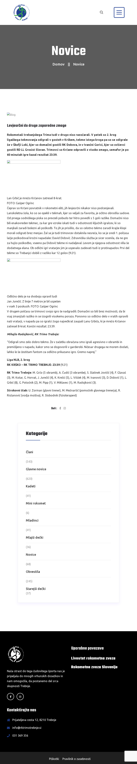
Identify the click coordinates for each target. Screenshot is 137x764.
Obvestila (33, 571)
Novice (31, 554)
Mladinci (32, 520)
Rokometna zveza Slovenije (94, 667)
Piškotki (54, 758)
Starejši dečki (36, 588)
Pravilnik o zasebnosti (76, 758)
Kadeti (30, 486)
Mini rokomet (36, 503)
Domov (58, 64)
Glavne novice (36, 469)
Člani (29, 452)
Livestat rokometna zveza (93, 658)
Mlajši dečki (34, 537)
